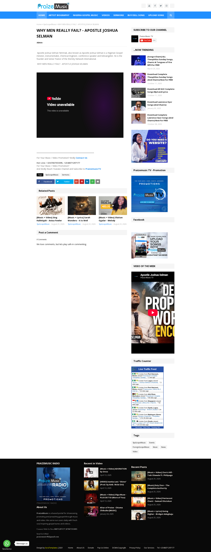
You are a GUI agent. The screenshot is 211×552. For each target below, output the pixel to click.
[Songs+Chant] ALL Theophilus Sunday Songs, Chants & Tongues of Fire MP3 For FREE (160, 60)
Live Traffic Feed (147, 369)
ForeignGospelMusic (141, 447)
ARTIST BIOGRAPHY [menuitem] (59, 15)
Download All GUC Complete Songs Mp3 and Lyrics (160, 90)
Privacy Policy (134, 548)
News (163, 447)
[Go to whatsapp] (6, 543)
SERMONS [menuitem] (118, 15)
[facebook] (155, 6)
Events (151, 442)
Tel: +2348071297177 (165, 548)
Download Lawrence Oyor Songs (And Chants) (159, 103)
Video (135, 451)
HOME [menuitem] (41, 15)
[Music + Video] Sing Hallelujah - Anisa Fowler (49, 219)
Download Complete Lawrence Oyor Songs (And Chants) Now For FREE (160, 118)
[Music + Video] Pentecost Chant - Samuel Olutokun (159, 499)
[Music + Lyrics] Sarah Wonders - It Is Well (79, 219)
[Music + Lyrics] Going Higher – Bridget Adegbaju (160, 512)
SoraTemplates (51, 548)
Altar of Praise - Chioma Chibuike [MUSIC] (111, 509)
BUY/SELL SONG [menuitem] (136, 15)
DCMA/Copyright (119, 548)
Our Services (149, 548)
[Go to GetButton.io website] (6, 549)
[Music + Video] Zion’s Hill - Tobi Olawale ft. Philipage (160, 474)
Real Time (146, 427)
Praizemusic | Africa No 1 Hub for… (145, 403)
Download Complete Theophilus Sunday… (144, 376)
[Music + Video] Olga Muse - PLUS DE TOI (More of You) (113, 496)
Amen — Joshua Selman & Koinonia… (146, 382)
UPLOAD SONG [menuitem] (156, 15)
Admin (39, 42)
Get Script (138, 427)
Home (39, 24)
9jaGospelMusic (49, 24)
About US (80, 548)
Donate (91, 548)
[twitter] (161, 6)
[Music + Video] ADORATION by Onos (113, 470)
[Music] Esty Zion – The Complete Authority (158, 486)
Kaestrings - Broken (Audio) (148, 409)
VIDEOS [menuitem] (106, 15)
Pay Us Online (103, 548)
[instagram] (166, 6)
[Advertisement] (82, 143)
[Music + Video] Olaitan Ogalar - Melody (111, 219)
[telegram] (172, 6)
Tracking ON (155, 427)
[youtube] (149, 6)
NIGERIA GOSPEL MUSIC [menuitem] (85, 15)
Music (155, 447)
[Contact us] (143, 6)
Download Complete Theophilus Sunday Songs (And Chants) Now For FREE (160, 77)
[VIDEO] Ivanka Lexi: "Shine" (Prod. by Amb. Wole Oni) (113, 483)
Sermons (65, 175)
